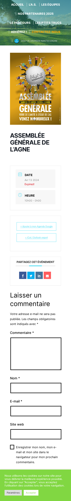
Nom (15, 378)
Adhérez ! (19, 32)
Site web (17, 424)
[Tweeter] (31, 275)
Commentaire (22, 333)
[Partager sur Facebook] (22, 275)
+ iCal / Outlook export (36, 237)
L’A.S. (32, 4)
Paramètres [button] (13, 492)
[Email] (47, 275)
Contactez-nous (46, 32)
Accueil (17, 4)
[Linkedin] (39, 275)
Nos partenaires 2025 (36, 13)
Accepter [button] (31, 492)
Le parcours (20, 23)
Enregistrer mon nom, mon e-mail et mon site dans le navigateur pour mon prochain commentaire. (37, 454)
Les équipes (50, 4)
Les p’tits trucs (48, 23)
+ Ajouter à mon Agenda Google (36, 226)
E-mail (16, 401)
